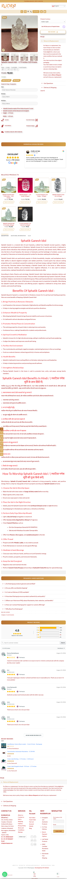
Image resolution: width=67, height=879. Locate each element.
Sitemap (20, 832)
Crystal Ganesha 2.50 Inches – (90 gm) (42, 195)
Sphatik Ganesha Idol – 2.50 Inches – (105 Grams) (9, 196)
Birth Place (3, 100)
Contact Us (22, 865)
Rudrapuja (22, 657)
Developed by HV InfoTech (42, 867)
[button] (22, 11)
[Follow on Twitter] (32, 840)
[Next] (35, 33)
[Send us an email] (35, 840)
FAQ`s (20, 819)
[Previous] (4, 33)
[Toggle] (42, 41)
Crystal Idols (14, 67)
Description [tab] (4, 235)
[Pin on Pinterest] (14, 69)
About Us (15, 865)
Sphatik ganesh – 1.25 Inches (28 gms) (25, 195)
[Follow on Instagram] (35, 836)
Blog (30, 828)
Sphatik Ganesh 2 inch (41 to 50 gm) (58, 195)
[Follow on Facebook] (32, 836)
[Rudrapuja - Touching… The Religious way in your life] (9, 6)
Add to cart (6, 80)
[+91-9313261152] (31, 11)
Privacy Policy (22, 825)
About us (20, 815)
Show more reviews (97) (33, 735)
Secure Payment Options (44, 834)
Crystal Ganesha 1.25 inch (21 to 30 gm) (25, 224)
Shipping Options (46, 865)
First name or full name (57, 818)
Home (2, 67)
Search (63, 642)
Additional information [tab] (18, 235)
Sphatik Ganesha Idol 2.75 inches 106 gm (8, 224)
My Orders (32, 817)
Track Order (32, 819)
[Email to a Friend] (11, 69)
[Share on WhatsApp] (2, 69)
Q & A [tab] (29, 235)
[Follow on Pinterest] (35, 844)
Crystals (8, 67)
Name (2, 86)
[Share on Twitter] (8, 69)
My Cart (31, 822)
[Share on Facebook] (5, 69)
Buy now (16, 80)
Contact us (21, 817)
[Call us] (32, 844)
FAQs (53, 865)
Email (54, 824)
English (56, 6)
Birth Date (3, 93)
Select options (8, 202)
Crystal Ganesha (22, 67)
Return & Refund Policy (33, 865)
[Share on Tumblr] (17, 69)
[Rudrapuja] (28, 11)
